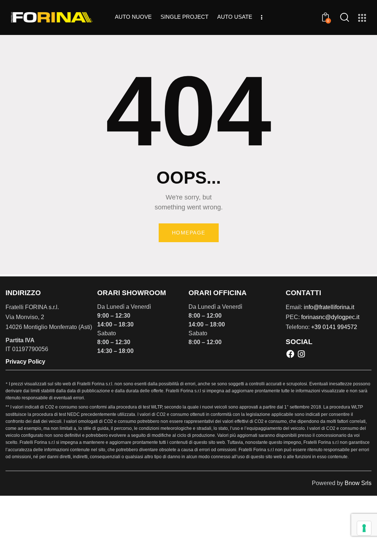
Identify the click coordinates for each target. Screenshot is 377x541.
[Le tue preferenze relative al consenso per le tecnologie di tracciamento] (364, 528)
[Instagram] (301, 353)
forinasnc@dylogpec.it (330, 317)
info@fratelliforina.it (329, 307)
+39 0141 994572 (334, 327)
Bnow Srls (358, 483)
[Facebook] (290, 353)
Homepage (188, 233)
